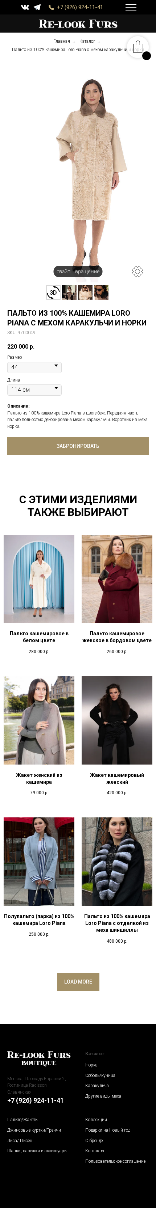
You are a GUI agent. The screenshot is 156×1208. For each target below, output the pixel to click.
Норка (91, 1065)
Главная (61, 41)
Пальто (14, 1119)
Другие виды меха (103, 1096)
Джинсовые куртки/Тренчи (34, 1130)
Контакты (94, 1150)
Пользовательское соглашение (115, 1161)
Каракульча (97, 1085)
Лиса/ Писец (19, 1140)
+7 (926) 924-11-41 (80, 7)
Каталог (87, 41)
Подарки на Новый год (107, 1130)
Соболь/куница (100, 1075)
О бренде (94, 1140)
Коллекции (96, 1119)
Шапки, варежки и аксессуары (37, 1150)
